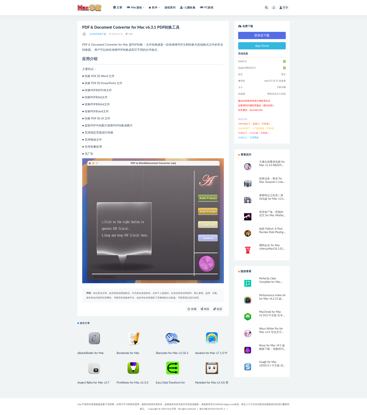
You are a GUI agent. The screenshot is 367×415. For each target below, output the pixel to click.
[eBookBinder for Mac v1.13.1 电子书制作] (94, 338)
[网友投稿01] (84, 34)
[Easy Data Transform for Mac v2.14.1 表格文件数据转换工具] (172, 368)
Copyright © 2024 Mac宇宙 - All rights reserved (172, 409)
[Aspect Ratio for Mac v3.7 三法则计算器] (94, 368)
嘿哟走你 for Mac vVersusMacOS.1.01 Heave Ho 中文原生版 (272, 249)
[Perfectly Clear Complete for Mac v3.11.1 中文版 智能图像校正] (247, 283)
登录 (285, 7)
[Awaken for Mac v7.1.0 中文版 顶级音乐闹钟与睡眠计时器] (212, 338)
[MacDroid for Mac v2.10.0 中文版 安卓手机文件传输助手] (247, 316)
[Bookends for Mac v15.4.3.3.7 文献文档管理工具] (133, 338)
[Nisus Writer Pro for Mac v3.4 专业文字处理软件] (247, 333)
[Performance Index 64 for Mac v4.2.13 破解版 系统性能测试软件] (247, 300)
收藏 (193, 309)
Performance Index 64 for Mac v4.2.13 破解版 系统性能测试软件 (272, 299)
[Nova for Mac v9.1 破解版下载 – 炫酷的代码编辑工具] (247, 350)
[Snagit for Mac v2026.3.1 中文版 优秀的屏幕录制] (247, 366)
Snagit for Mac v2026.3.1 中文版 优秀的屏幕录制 (272, 365)
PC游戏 (208, 7)
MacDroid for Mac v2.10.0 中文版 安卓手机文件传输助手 (272, 315)
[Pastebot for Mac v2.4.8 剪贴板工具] (212, 368)
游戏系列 (170, 7)
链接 (219, 309)
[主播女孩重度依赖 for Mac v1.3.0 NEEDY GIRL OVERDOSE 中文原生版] (247, 166)
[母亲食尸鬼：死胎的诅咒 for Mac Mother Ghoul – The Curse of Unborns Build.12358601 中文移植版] (247, 216)
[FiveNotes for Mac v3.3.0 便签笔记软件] (133, 368)
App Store (262, 45)
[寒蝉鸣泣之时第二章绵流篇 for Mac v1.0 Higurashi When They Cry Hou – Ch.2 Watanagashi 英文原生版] (247, 200)
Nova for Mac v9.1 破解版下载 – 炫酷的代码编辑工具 (272, 349)
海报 (206, 309)
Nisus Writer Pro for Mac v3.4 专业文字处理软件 (271, 332)
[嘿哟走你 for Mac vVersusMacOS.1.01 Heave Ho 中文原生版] (247, 250)
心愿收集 (189, 7)
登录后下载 (262, 35)
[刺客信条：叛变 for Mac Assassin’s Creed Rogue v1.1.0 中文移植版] (247, 183)
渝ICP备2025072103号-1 (212, 409)
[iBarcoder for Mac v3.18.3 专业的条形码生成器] (172, 338)
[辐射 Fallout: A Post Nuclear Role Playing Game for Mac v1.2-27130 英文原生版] (247, 233)
